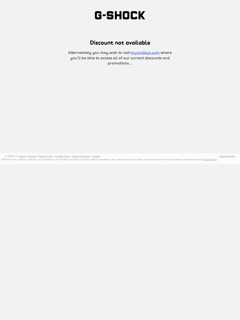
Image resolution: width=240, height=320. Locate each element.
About (22, 156)
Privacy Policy (45, 156)
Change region (227, 156)
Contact (96, 156)
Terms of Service (81, 156)
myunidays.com (145, 53)
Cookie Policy (62, 156)
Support (32, 156)
